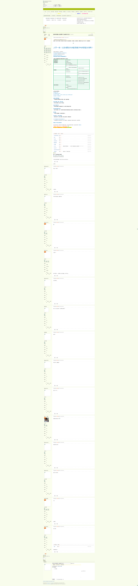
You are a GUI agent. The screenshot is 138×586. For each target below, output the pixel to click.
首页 (47, 13)
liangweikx (55, 140)
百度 (67, 163)
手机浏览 (49, 581)
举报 (57, 161)
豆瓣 (64, 163)
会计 (55, 51)
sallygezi (55, 151)
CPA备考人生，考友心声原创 (57, 115)
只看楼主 (54, 37)
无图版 (47, 581)
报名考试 (62, 58)
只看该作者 (54, 166)
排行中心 (85, 11)
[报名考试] (55, 34)
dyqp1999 (46, 166)
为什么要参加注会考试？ (56, 93)
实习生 (45, 535)
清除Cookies (52, 581)
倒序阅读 (57, 37)
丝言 (54, 137)
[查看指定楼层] (90, 35)
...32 (46, 556)
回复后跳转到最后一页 (60, 579)
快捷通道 (91, 12)
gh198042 (46, 360)
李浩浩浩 (46, 526)
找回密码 (59, 4)
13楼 (57, 498)
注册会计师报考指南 (56, 98)
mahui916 (46, 442)
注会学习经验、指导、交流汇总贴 (58, 101)
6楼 (57, 306)
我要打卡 (64, 11)
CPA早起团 (69, 13)
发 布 (53, 579)
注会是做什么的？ (56, 92)
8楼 (57, 360)
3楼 (57, 222)
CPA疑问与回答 (58, 15)
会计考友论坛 (53, 15)
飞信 (71, 163)
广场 (45, 11)
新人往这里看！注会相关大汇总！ (67, 15)
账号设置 (52, 11)
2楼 (57, 194)
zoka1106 (46, 278)
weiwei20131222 (56, 149)
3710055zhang (56, 135)
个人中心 (48, 11)
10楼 (57, 416)
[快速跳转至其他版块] (47, 15)
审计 (58, 109)
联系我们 (44, 581)
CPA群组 (74, 13)
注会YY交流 (54, 13)
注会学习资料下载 (56, 105)
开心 (62, 163)
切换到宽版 (49, 1)
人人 (63, 163)
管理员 (45, 46)
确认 (44, 32)
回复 (45, 25)
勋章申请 (77, 11)
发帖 (44, 25)
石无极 (55, 144)
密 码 (44, 6)
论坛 (50, 13)
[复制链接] (71, 34)
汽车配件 (54, 189)
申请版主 (72, 11)
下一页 (48, 556)
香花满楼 (46, 498)
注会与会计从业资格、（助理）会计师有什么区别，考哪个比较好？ (63, 94)
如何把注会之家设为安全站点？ (57, 55)
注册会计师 (59, 58)
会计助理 (45, 479)
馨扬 (46, 332)
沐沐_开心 (46, 222)
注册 (59, 5)
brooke (46, 250)
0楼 (62, 37)
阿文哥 (46, 37)
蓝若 (46, 306)
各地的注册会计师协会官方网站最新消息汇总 (59, 56)
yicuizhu (46, 388)
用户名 (44, 4)
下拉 (44, 3)
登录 (59, 566)
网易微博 (66, 163)
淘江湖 (57, 163)
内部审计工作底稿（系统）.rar (81, 23)
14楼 (57, 526)
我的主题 (56, 11)
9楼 (57, 388)
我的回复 (60, 11)
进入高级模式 (54, 567)
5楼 (57, 278)
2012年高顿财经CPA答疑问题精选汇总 (59, 119)
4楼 (57, 250)
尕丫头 (55, 146)
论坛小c (46, 194)
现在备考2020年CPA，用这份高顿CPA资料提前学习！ (85, 18)
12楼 (57, 470)
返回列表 (44, 555)
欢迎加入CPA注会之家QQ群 (57, 122)
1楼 (57, 166)
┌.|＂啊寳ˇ (46, 416)
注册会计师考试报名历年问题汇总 (82, 19)
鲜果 (68, 163)
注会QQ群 (64, 13)
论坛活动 (68, 11)
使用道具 (60, 37)
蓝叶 (54, 546)
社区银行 (81, 11)
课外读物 (54, 112)
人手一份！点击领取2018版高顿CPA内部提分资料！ (73, 48)
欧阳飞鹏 (55, 142)
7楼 (57, 332)
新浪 (58, 163)
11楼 (57, 442)
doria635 (46, 470)
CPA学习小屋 (90, 11)
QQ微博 (59, 163)
